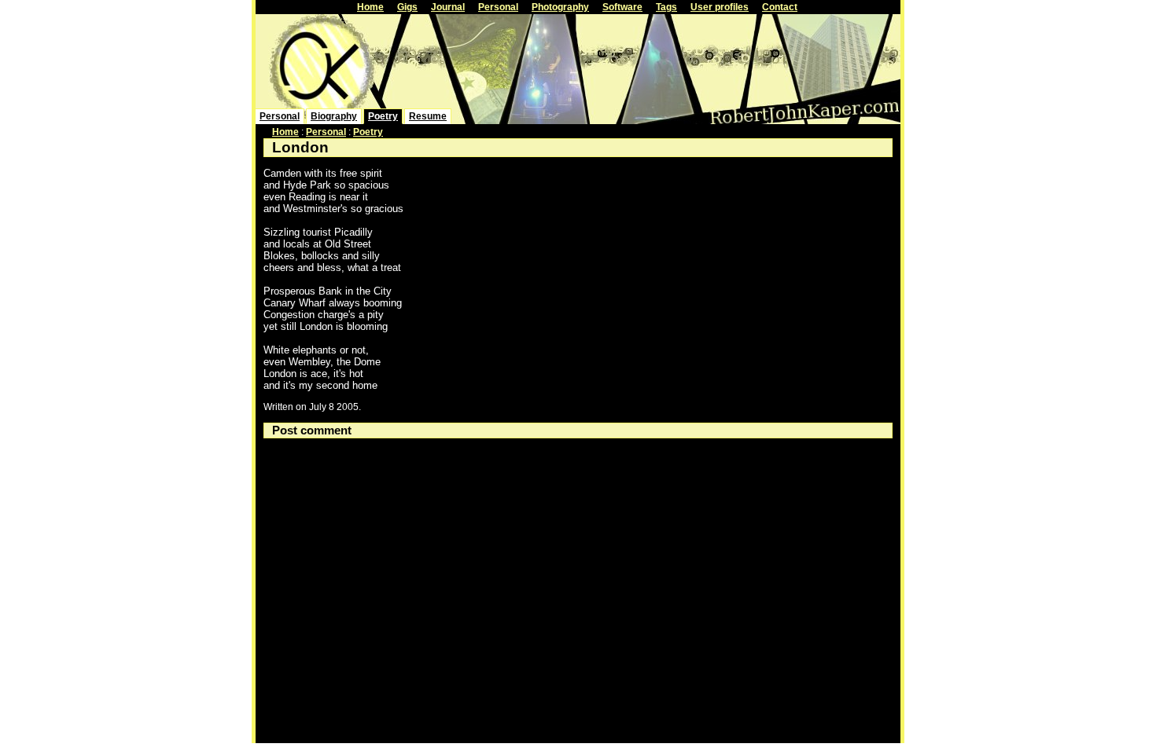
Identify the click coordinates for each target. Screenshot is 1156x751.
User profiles (719, 7)
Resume (428, 116)
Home (370, 7)
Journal (448, 7)
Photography (560, 7)
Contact (779, 7)
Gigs (407, 7)
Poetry (383, 116)
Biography (334, 116)
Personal (498, 7)
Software (622, 7)
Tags (666, 7)
